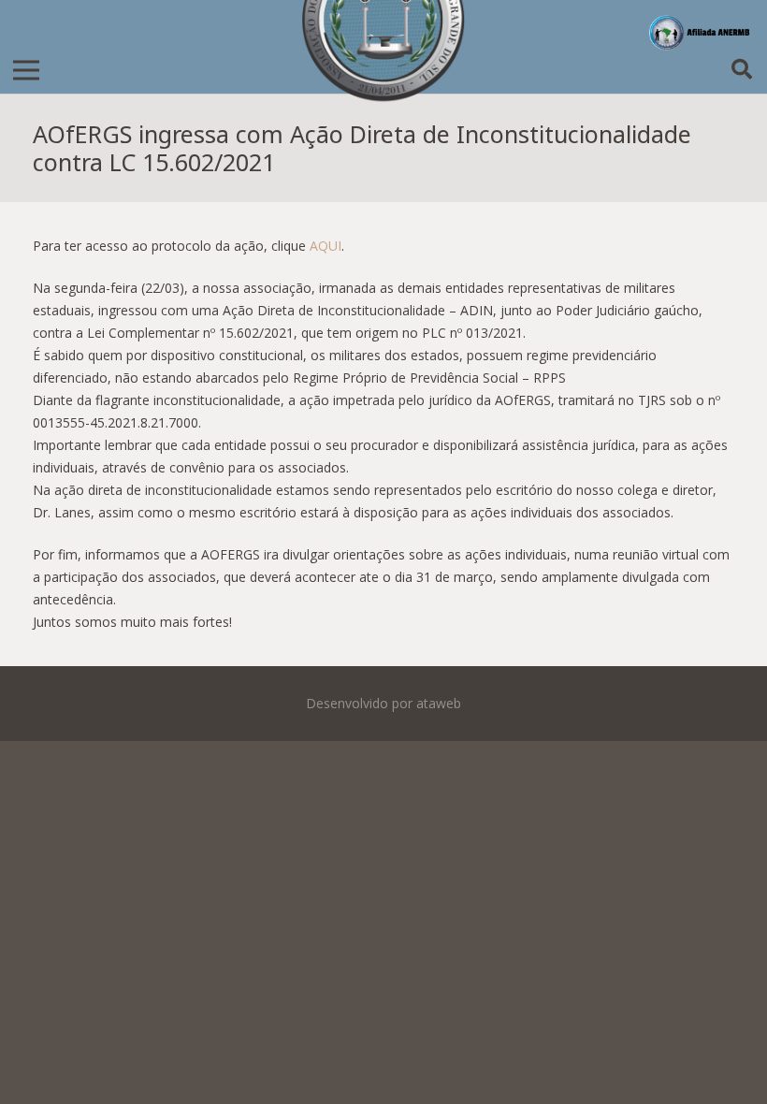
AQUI (325, 245)
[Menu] (26, 70)
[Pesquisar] (741, 69)
